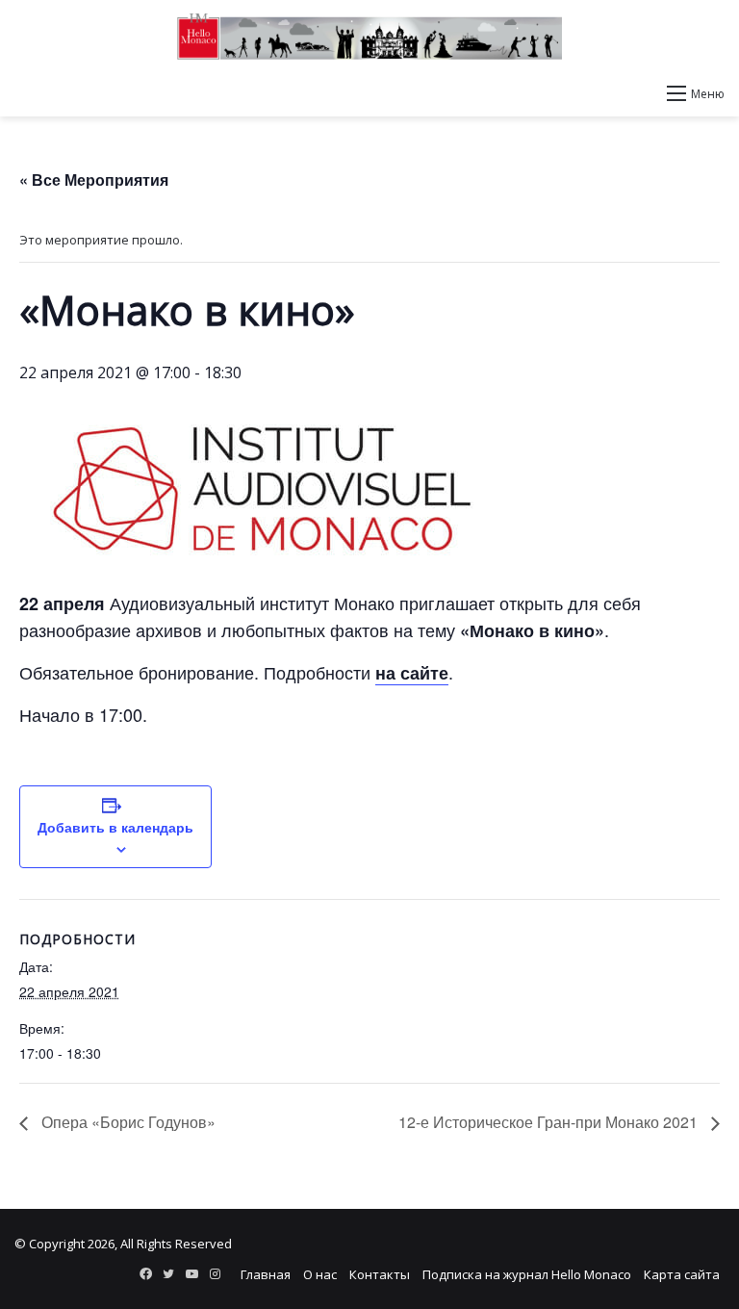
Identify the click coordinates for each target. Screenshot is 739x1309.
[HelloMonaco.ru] (369, 36)
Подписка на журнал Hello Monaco (526, 1274)
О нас (320, 1274)
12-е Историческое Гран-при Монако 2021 (549, 1122)
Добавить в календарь (115, 826)
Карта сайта (682, 1274)
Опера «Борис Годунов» (127, 1122)
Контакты (379, 1274)
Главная (266, 1274)
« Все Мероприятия (93, 179)
